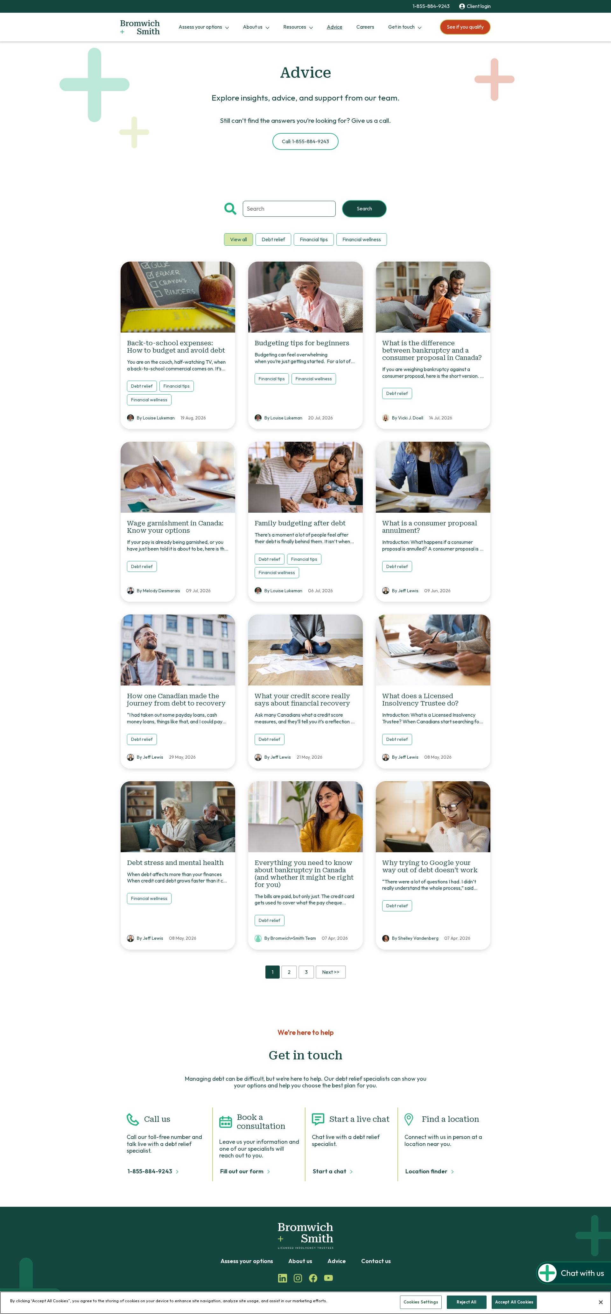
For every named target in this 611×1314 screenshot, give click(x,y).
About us (253, 27)
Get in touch (401, 27)
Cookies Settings (421, 1301)
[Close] (601, 1302)
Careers (365, 27)
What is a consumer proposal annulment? (429, 526)
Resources (294, 27)
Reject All (466, 1301)
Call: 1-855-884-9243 (305, 141)
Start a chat (330, 1171)
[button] (573, 1282)
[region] (305, 1302)
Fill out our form (242, 1171)
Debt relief (273, 239)
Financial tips (314, 239)
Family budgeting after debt (300, 523)
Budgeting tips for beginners (303, 343)
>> (331, 972)
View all (238, 239)
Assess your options (200, 27)
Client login (479, 6)
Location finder (427, 1171)
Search (364, 208)
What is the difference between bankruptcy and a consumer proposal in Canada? (432, 350)
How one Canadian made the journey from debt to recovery (176, 699)
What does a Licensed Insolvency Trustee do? (420, 699)
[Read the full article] (178, 297)
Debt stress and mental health (175, 863)
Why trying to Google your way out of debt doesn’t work (430, 866)
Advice (334, 27)
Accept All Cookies (514, 1301)
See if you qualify (465, 27)
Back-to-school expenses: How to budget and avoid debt (176, 346)
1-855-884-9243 (431, 6)
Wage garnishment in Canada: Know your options (175, 526)
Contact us (376, 1261)
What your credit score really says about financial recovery (302, 699)
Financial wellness (361, 239)
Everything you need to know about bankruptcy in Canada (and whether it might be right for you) (304, 874)
